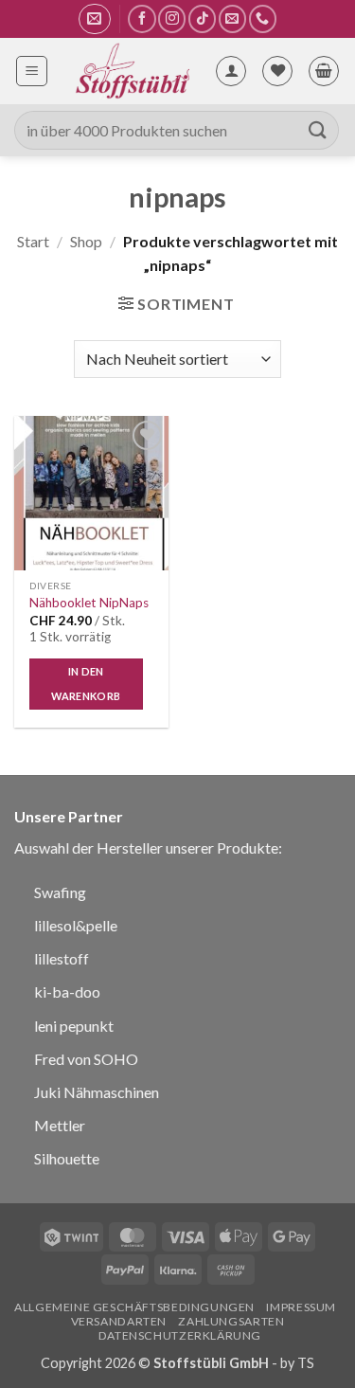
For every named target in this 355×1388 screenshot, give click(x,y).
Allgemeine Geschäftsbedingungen (134, 1307)
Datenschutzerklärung (179, 1335)
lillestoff (61, 958)
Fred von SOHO (86, 1059)
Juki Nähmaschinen (96, 1092)
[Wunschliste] (277, 71)
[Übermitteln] (318, 130)
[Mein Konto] (231, 71)
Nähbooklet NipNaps (89, 602)
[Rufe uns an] (262, 18)
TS (305, 1363)
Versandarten (119, 1321)
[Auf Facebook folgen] (141, 18)
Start (33, 241)
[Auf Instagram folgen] (172, 18)
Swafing (60, 892)
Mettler (59, 1125)
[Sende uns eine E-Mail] (232, 18)
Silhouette (66, 1158)
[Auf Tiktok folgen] (202, 18)
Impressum (301, 1307)
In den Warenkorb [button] (85, 683)
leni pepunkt (74, 1026)
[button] (94, 19)
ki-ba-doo (67, 991)
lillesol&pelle (75, 925)
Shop (86, 241)
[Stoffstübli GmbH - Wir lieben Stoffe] (131, 71)
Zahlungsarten (231, 1321)
